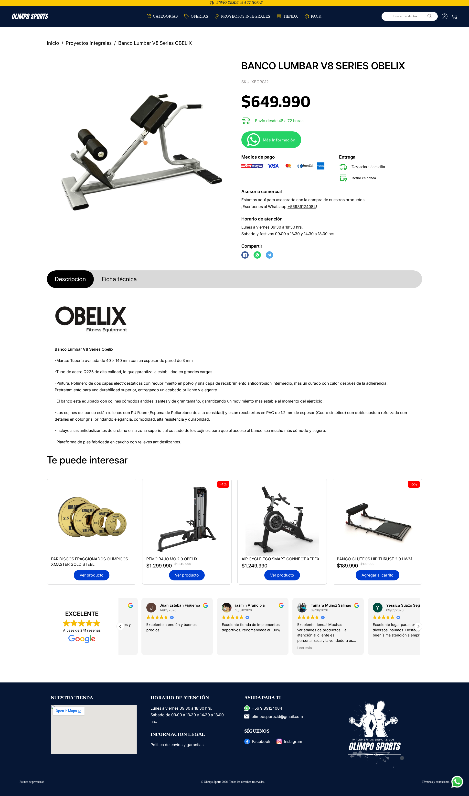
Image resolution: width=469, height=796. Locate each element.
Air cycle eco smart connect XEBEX (281, 558)
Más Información (279, 139)
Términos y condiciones (435, 782)
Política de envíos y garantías (176, 744)
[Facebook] (245, 255)
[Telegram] (269, 255)
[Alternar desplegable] (149, 16)
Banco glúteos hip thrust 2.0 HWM (374, 558)
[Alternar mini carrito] (454, 16)
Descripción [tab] (70, 279)
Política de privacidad (32, 782)
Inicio (53, 43)
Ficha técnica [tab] (119, 279)
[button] (221, 66)
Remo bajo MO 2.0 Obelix (172, 558)
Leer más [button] (283, 648)
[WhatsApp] (257, 255)
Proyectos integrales (89, 43)
